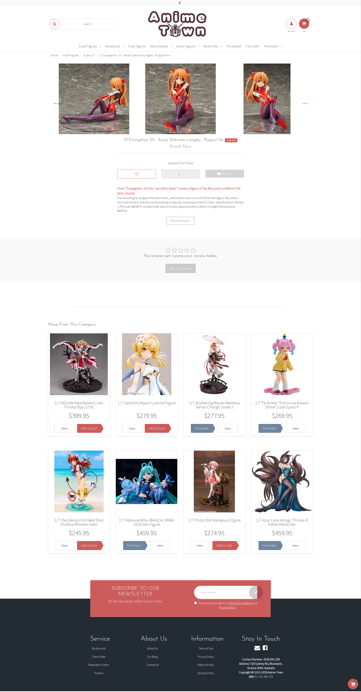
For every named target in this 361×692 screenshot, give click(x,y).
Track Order (98, 656)
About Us (152, 648)
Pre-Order (252, 46)
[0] (353, 688)
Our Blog (152, 656)
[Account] (291, 27)
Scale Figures (88, 46)
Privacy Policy (227, 607)
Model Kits (210, 46)
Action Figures (186, 46)
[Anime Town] (177, 24)
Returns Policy (206, 665)
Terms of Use (206, 648)
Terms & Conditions (240, 603)
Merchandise (159, 46)
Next (304, 102)
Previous (56, 102)
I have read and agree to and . (227, 605)
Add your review (180, 268)
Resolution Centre (99, 665)
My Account (98, 648)
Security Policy (206, 673)
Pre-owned (233, 46)
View (64, 428)
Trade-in (98, 673)
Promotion (271, 46)
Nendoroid (112, 46)
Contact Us (152, 665)
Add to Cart (89, 428)
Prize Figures (137, 46)
